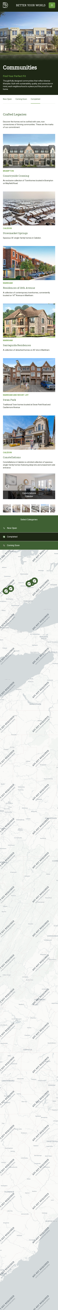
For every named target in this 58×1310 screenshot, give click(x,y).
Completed (35, 99)
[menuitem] (16, 508)
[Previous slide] (7, 486)
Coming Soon (21, 99)
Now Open (7, 99)
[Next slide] (51, 486)
